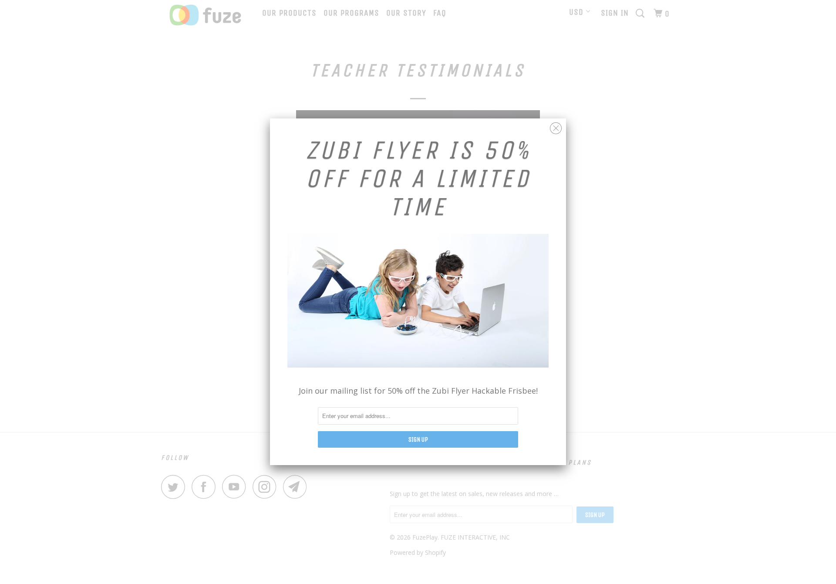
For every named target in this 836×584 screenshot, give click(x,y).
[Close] (556, 126)
